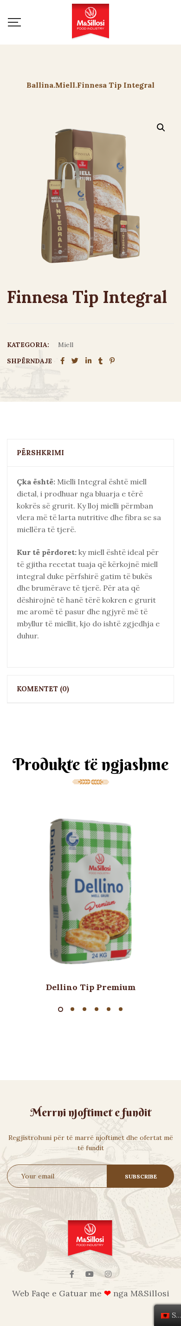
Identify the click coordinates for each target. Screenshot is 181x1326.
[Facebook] (72, 1274)
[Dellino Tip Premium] (90, 891)
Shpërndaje (29, 361)
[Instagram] (108, 1274)
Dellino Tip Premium (91, 987)
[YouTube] (89, 1274)
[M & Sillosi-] (90, 22)
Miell (65, 345)
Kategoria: (28, 345)
